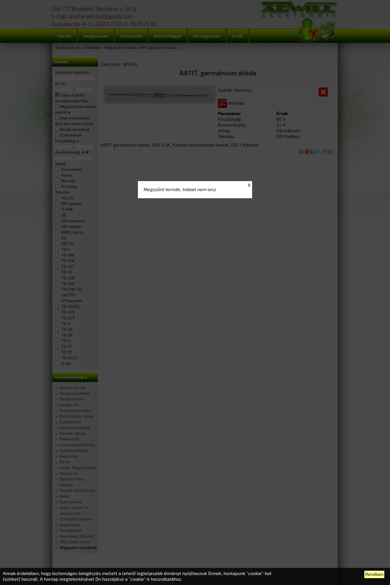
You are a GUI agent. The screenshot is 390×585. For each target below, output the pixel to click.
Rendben (374, 574)
